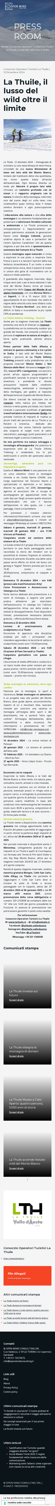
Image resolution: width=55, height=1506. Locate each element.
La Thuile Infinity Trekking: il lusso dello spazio (25, 1322)
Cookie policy (10, 1391)
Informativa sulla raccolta (17, 1502)
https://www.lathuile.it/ (14, 1258)
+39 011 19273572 (15, 1357)
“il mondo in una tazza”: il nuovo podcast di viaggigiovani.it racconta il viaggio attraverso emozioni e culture (27, 1414)
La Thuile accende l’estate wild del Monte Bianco (26, 1318)
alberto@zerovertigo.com (20, 519)
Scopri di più (16, 1000)
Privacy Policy (11, 1387)
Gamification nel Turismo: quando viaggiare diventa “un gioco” (27, 1449)
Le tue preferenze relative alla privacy (24, 1497)
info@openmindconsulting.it (19, 1361)
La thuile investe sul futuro (18, 1428)
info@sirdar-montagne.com (34, 729)
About (7, 1383)
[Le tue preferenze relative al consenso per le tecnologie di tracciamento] (5, 1503)
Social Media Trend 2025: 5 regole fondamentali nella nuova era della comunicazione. (27, 1457)
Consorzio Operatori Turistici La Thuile (31, 46)
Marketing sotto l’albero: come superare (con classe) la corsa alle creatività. (30, 1465)
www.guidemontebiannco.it (18, 732)
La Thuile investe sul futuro (16, 1300)
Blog (6, 1379)
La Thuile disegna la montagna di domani (22, 1305)
